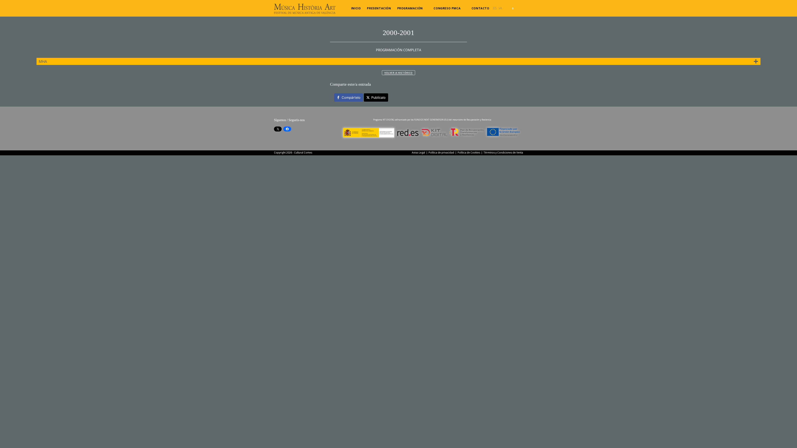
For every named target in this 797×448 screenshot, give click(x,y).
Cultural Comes (303, 152)
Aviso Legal (418, 152)
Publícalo (378, 97)
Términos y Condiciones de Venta (503, 152)
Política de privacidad (441, 152)
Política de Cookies (469, 152)
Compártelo (351, 97)
